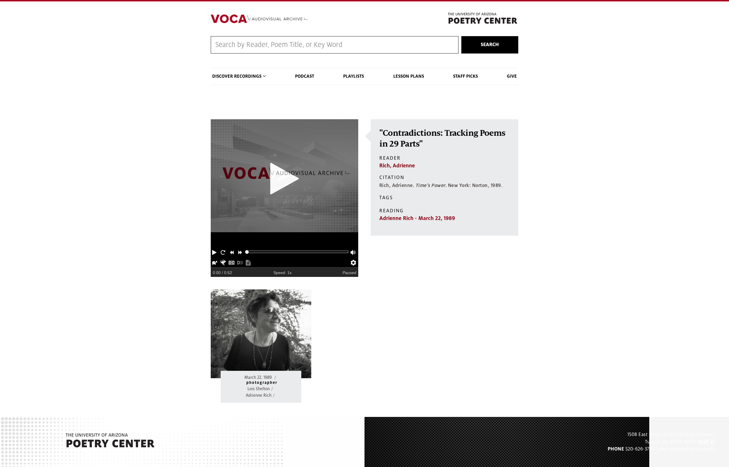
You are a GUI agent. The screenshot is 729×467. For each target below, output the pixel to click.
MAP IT (706, 442)
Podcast (304, 76)
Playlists (353, 76)
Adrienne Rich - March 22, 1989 (417, 218)
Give (512, 76)
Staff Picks (465, 76)
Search (490, 44)
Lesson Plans (408, 76)
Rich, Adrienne (397, 165)
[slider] (247, 252)
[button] (215, 252)
